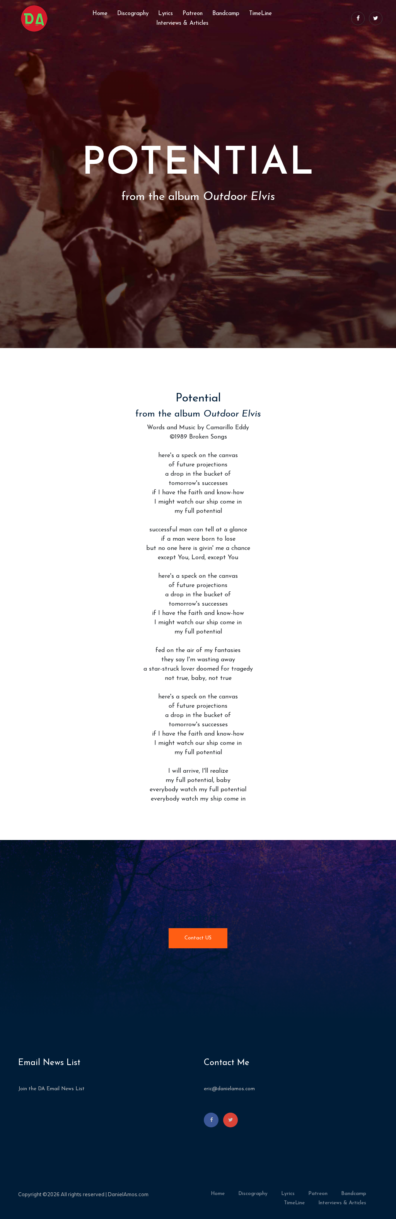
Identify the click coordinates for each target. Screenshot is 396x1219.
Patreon (193, 14)
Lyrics (165, 14)
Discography (132, 14)
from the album (198, 414)
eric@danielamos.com (229, 1088)
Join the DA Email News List (51, 1088)
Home (100, 14)
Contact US (198, 938)
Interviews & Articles (182, 23)
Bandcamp (225, 14)
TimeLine (260, 14)
